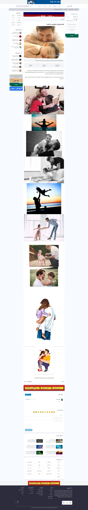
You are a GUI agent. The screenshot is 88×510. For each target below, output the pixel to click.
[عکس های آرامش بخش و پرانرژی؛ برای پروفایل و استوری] (54, 452)
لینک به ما (51, 494)
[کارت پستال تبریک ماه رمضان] (34, 446)
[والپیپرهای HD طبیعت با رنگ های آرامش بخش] (34, 452)
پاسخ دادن (28, 399)
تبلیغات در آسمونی (20, 489)
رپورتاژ (22, 491)
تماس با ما (50, 489)
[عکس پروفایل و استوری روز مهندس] (34, 441)
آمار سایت (51, 493)
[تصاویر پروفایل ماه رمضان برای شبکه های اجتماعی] (54, 446)
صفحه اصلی (31, 489)
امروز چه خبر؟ (31, 493)
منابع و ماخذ (41, 494)
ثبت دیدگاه (28, 394)
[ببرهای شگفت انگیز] (54, 441)
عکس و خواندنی (71, 9)
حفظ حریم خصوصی (40, 489)
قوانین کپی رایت (50, 498)
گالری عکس (65, 9)
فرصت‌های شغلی (50, 496)
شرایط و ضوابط (41, 491)
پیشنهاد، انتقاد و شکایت (39, 493)
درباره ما (51, 491)
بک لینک (22, 493)
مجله (32, 491)
